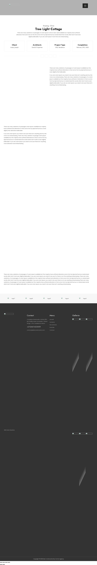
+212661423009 (34, 326)
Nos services (53, 325)
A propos (52, 322)
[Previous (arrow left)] (1, 564)
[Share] (4, 562)
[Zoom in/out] (9, 562)
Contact (52, 330)
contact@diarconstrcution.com (36, 330)
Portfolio (52, 327)
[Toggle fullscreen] (6, 562)
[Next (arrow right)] (4, 564)
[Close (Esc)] (1, 562)
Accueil (52, 319)
